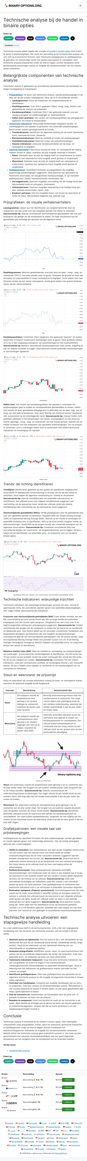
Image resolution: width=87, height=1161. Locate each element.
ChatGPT (8, 38)
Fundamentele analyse (19, 1051)
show (16, 45)
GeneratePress (61, 1153)
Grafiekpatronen (17, 170)
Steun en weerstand (18, 150)
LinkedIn (64, 38)
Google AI (40, 38)
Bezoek (68, 1080)
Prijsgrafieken (16, 95)
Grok (30, 38)
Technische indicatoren (20, 124)
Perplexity (20, 38)
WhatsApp (52, 38)
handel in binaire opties (60, 51)
